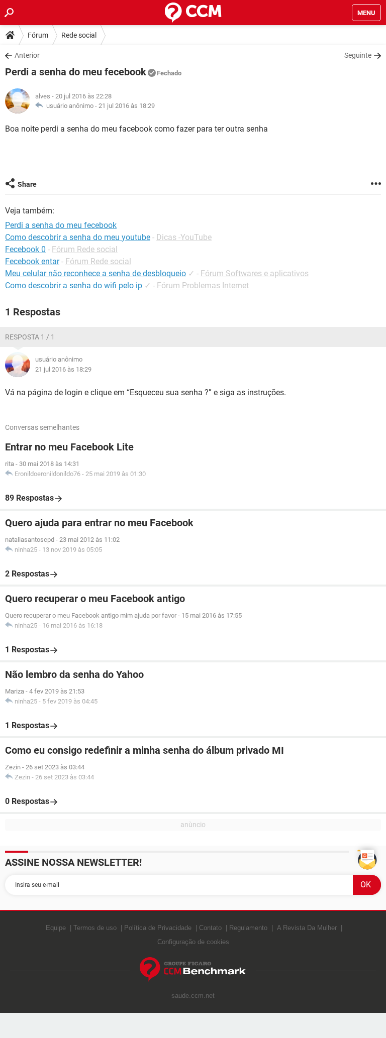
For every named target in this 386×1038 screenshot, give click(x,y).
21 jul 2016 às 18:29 (127, 105)
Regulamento (248, 928)
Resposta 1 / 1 (30, 337)
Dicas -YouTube (184, 237)
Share (27, 184)
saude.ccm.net (193, 995)
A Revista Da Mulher (307, 928)
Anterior (27, 55)
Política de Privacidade (157, 928)
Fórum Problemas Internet (203, 285)
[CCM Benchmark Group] (193, 969)
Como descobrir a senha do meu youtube (77, 237)
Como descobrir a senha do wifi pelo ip (73, 285)
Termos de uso (95, 928)
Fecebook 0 (25, 249)
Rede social (78, 35)
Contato (210, 928)
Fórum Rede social (85, 249)
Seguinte (357, 55)
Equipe (56, 928)
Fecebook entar (32, 261)
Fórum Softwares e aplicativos (255, 273)
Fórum (38, 35)
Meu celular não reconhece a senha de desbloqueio (95, 273)
